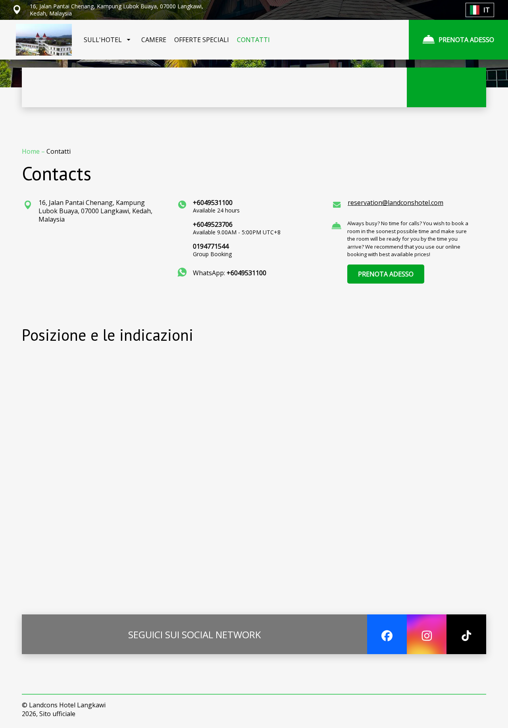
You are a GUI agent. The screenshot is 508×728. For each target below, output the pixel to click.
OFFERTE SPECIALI (201, 39)
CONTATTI (253, 39)
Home (31, 151)
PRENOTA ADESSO (386, 274)
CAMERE (153, 39)
